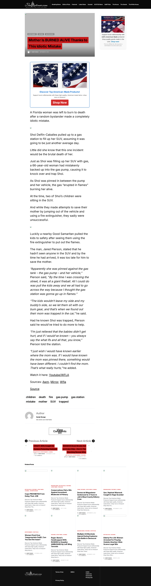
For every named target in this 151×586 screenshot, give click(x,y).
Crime (78, 489)
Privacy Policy (59, 580)
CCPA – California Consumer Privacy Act (89, 574)
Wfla (63, 382)
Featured (41, 34)
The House (60, 487)
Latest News (40, 489)
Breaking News (54, 485)
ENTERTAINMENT (32, 34)
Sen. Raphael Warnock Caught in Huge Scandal (113, 494)
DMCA (72, 572)
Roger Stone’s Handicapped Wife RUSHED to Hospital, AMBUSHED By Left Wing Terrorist (61, 542)
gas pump (62, 397)
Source (34, 389)
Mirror (54, 382)
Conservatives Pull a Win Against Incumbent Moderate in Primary (61, 492)
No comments (38, 455)
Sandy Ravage (41, 417)
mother (43, 401)
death (42, 397)
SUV (53, 401)
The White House (34, 490)
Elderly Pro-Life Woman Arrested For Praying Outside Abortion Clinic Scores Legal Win (113, 541)
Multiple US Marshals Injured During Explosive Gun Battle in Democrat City (87, 537)
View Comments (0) (59, 431)
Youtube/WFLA (59, 375)
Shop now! (115, 42)
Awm (45, 382)
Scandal (51, 451)
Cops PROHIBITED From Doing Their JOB (35, 495)
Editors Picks (36, 451)
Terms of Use (59, 572)
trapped (64, 401)
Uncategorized (49, 34)
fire (51, 397)
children (31, 397)
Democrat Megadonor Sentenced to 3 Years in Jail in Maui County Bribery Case (88, 496)
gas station (77, 397)
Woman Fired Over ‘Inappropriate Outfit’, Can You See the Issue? (35, 537)
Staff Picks (35, 532)
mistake (30, 401)
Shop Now (60, 102)
